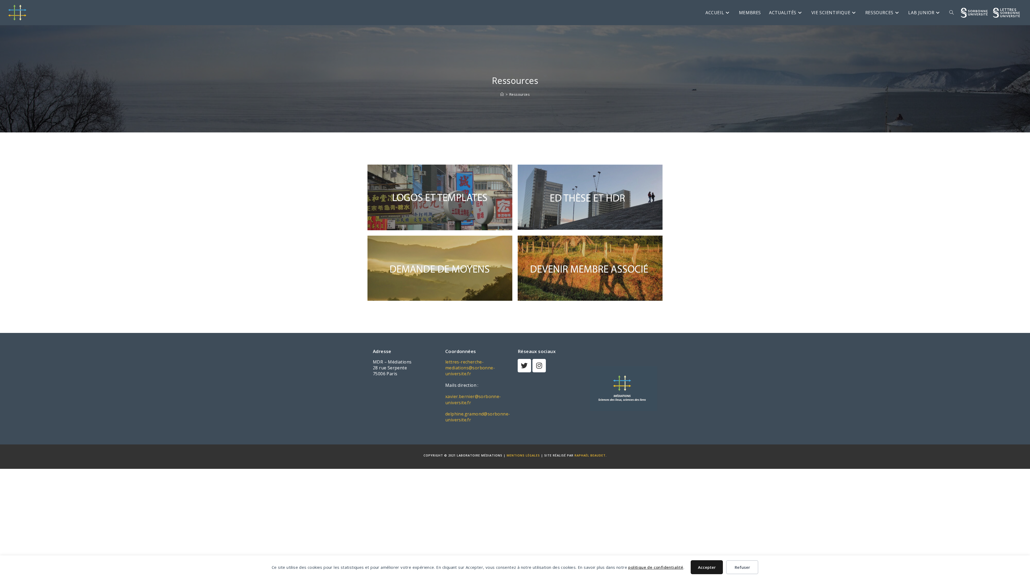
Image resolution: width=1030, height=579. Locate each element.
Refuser (742, 567)
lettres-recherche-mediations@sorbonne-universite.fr (470, 368)
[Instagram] (539, 365)
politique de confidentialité (655, 567)
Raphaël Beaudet (590, 455)
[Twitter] (524, 365)
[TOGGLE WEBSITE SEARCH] (951, 13)
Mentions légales (523, 455)
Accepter (707, 567)
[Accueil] (502, 94)
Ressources (519, 94)
